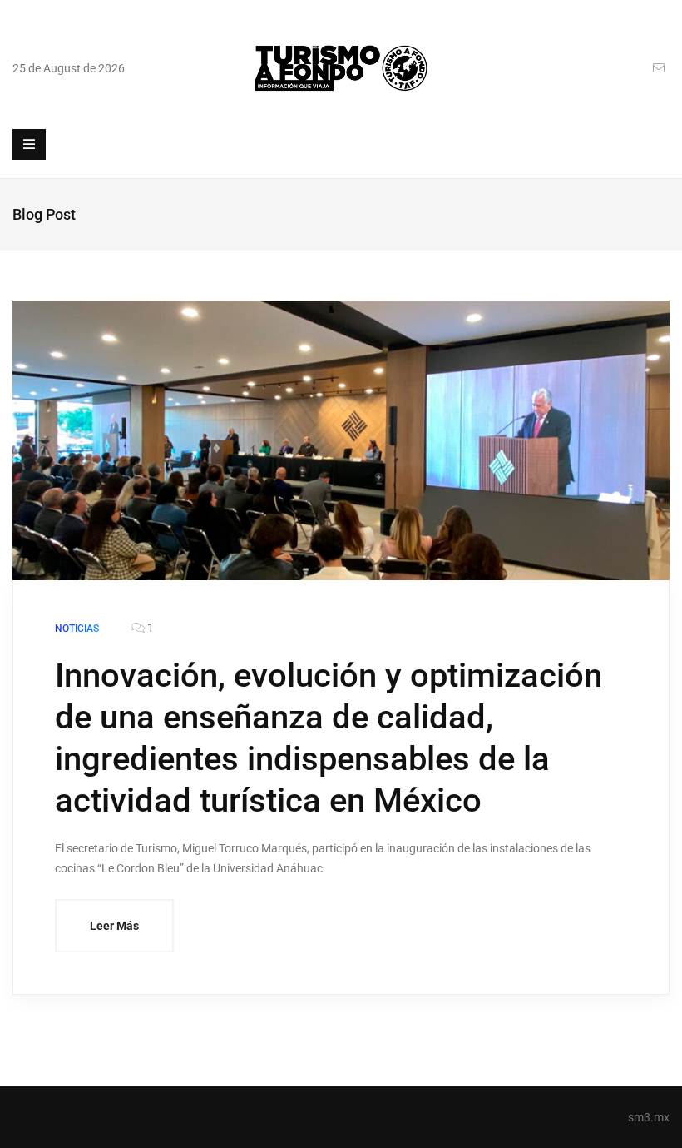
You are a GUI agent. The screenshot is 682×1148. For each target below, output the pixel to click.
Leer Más (114, 925)
